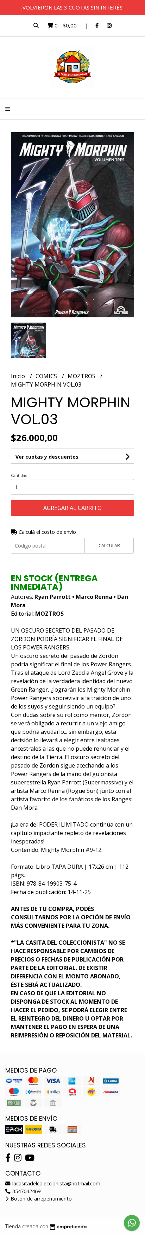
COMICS (47, 376)
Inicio (18, 376)
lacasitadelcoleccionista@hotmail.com (55, 1183)
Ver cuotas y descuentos (46, 456)
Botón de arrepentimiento (40, 1198)
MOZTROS (82, 376)
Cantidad (19, 475)
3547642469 (25, 1191)
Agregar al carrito (72, 508)
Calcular (109, 545)
